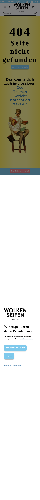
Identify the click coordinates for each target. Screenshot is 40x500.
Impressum (7, 366)
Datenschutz (17, 366)
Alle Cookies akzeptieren (15, 348)
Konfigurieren (9, 356)
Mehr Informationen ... (26, 339)
